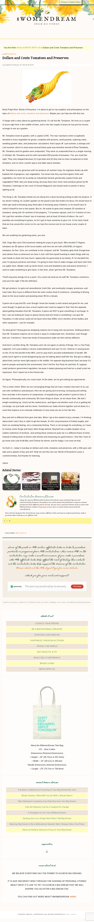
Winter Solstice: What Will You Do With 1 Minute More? (47, 796)
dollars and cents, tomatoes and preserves (29, 113)
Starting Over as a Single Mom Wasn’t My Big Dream (47, 818)
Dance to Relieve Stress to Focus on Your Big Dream (47, 830)
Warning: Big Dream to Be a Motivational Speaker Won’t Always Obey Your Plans (47, 824)
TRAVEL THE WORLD (47, 646)
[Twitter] (7, 521)
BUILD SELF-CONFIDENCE (47, 658)
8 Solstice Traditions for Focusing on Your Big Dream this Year (47, 790)
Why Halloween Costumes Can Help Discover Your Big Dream (47, 801)
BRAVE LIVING (47, 663)
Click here (42, 507)
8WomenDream (47, 19)
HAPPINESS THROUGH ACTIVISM (47, 641)
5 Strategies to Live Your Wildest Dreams (47, 813)
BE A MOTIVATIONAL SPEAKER (47, 629)
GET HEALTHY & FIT (47, 652)
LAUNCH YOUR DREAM (47, 623)
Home (19, 48)
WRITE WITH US (32, 48)
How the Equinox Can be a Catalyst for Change (47, 807)
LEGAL (73, 914)
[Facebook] (4, 521)
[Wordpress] (9, 521)
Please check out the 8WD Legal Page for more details (46, 568)
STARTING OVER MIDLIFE (47, 635)
